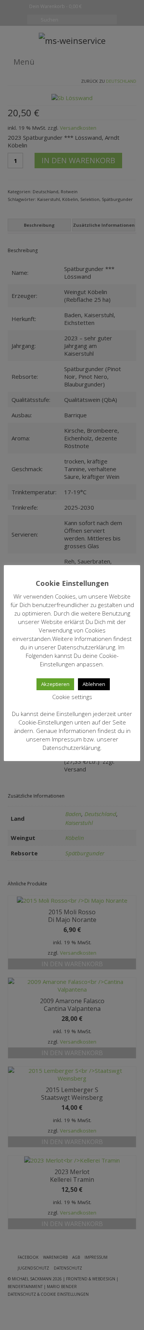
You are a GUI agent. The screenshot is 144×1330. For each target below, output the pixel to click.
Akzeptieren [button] (55, 684)
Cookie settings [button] (72, 697)
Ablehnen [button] (94, 684)
